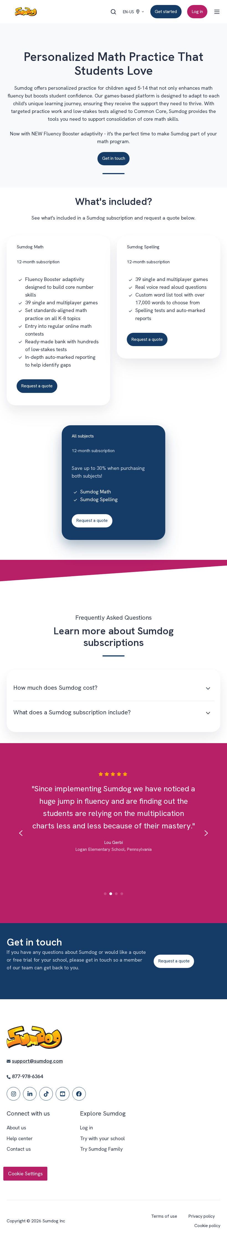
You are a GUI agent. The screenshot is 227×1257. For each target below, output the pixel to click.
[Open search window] (113, 11)
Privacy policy (201, 1216)
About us (16, 1127)
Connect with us (28, 1113)
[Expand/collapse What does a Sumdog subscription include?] (208, 713)
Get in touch (113, 158)
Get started (166, 11)
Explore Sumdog (103, 1113)
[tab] (105, 893)
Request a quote (37, 386)
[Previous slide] (21, 833)
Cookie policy (207, 1225)
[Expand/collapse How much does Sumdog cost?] (208, 688)
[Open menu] (216, 11)
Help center (20, 1138)
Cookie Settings (25, 1173)
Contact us (19, 1149)
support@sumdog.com (37, 1061)
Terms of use (164, 1216)
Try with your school (102, 1138)
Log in (197, 11)
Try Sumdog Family (101, 1149)
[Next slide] (206, 833)
